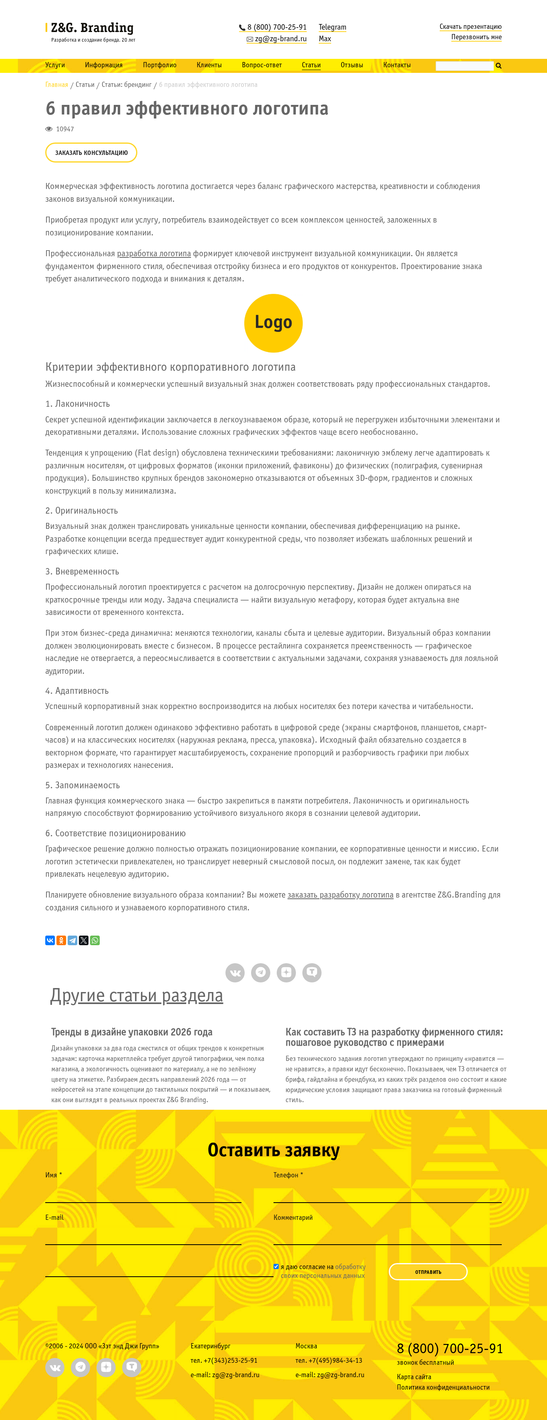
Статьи (311, 65)
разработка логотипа (154, 254)
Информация (104, 65)
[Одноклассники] (61, 940)
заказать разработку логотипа (341, 895)
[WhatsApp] (95, 940)
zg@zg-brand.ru (281, 39)
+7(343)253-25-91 (230, 1361)
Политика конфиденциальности (443, 1387)
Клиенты (209, 65)
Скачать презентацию (471, 27)
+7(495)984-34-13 (335, 1361)
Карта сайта (414, 1377)
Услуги (55, 65)
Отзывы (352, 65)
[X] (83, 940)
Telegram (332, 27)
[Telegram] (72, 940)
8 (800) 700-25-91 (277, 27)
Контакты (397, 65)
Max (325, 39)
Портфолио (160, 65)
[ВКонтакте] (50, 940)
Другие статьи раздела (136, 996)
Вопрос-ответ (262, 65)
